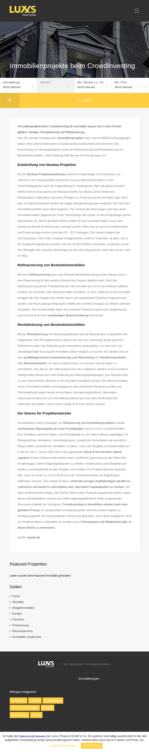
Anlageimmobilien (23, 607)
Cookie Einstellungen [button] (62, 745)
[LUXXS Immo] (24, 14)
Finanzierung (20, 625)
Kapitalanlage (52, 700)
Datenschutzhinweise (32, 736)
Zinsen (36, 714)
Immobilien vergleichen (26, 636)
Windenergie (19, 714)
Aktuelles (18, 602)
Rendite (47, 707)
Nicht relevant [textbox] (11, 87)
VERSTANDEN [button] (91, 745)
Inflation (35, 700)
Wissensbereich (22, 631)
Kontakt (17, 613)
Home (16, 596)
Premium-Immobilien (25, 707)
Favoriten (18, 619)
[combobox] (18, 87)
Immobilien (18, 700)
